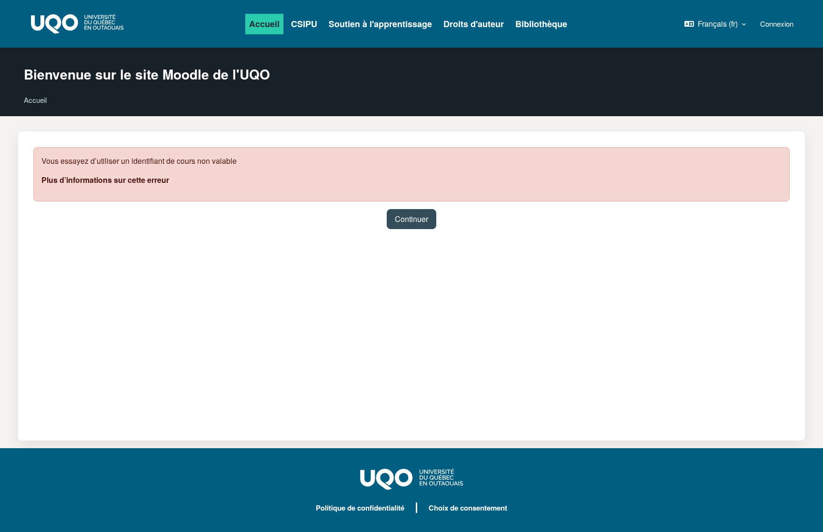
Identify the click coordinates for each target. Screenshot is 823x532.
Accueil (35, 100)
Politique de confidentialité (360, 507)
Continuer (411, 218)
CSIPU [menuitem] (304, 24)
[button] (715, 24)
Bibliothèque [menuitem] (541, 24)
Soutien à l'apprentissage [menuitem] (380, 24)
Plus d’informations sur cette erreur (105, 179)
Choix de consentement (468, 507)
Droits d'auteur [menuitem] (473, 24)
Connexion (776, 24)
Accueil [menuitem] (264, 24)
